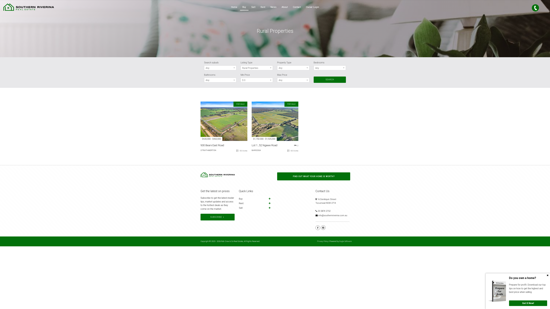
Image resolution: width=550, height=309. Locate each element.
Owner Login (312, 7)
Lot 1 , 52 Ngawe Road (264, 145)
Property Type (284, 62)
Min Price (245, 75)
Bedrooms (319, 62)
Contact (297, 7)
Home (234, 7)
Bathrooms (209, 75)
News (273, 7)
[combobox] (220, 68)
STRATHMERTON (208, 150)
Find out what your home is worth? (314, 176)
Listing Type (246, 62)
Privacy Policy (322, 241)
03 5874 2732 (324, 211)
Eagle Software (345, 241)
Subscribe (216, 217)
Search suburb (211, 62)
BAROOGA (256, 150)
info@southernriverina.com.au (332, 215)
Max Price (282, 75)
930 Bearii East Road (212, 145)
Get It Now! (528, 303)
